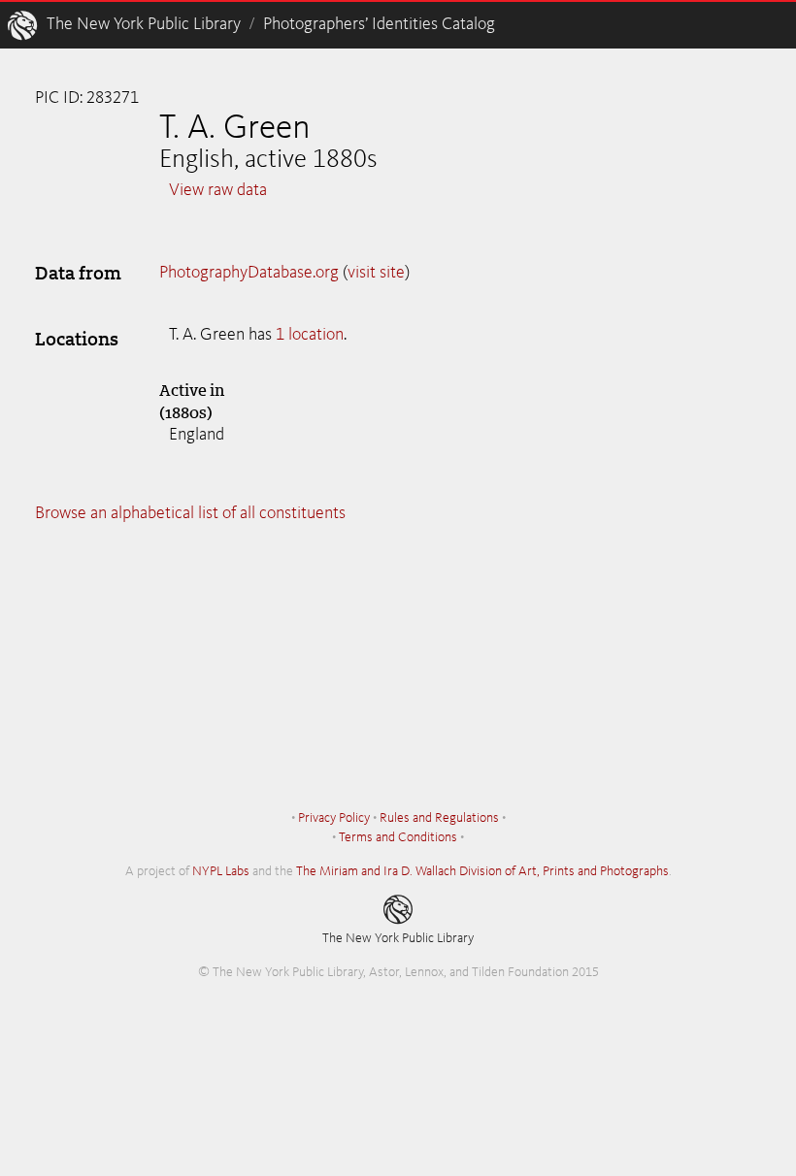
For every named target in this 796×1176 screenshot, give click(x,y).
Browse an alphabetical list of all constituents (190, 513)
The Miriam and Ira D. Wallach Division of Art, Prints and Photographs (482, 871)
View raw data (218, 190)
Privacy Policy (334, 818)
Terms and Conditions (398, 837)
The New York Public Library (144, 24)
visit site (376, 272)
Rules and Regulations (439, 818)
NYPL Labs (220, 871)
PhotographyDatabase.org (249, 272)
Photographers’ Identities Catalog (379, 24)
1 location (310, 334)
